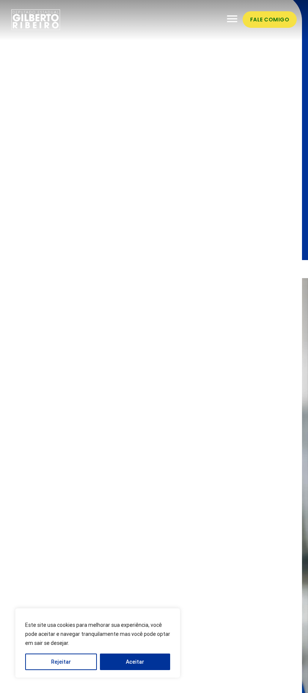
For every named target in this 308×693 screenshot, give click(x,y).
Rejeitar (61, 661)
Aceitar (135, 661)
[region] (97, 643)
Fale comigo (270, 19)
